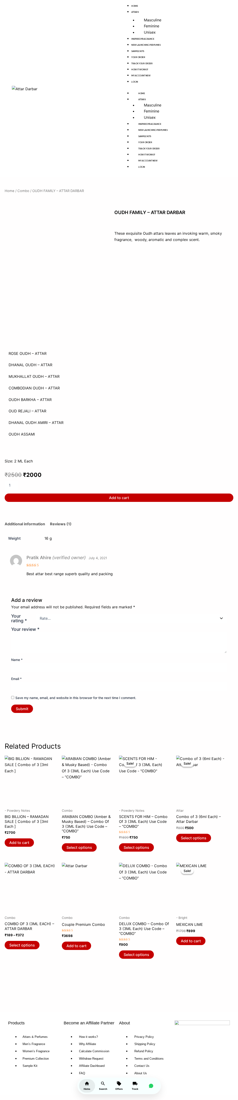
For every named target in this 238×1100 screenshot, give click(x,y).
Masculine (152, 20)
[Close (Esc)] (223, 5)
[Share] (212, 5)
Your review (25, 629)
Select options (79, 847)
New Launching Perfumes (145, 45)
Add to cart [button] (19, 842)
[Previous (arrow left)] (8, 558)
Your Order (138, 57)
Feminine (151, 26)
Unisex (150, 32)
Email (16, 679)
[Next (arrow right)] (230, 558)
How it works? (139, 69)
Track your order (141, 63)
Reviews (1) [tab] (61, 524)
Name (17, 660)
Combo (23, 191)
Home (141, 93)
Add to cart (119, 497)
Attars (135, 12)
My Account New (140, 75)
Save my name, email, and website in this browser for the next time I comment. (75, 698)
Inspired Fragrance (142, 39)
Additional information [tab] (25, 524)
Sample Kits (137, 51)
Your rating (19, 618)
